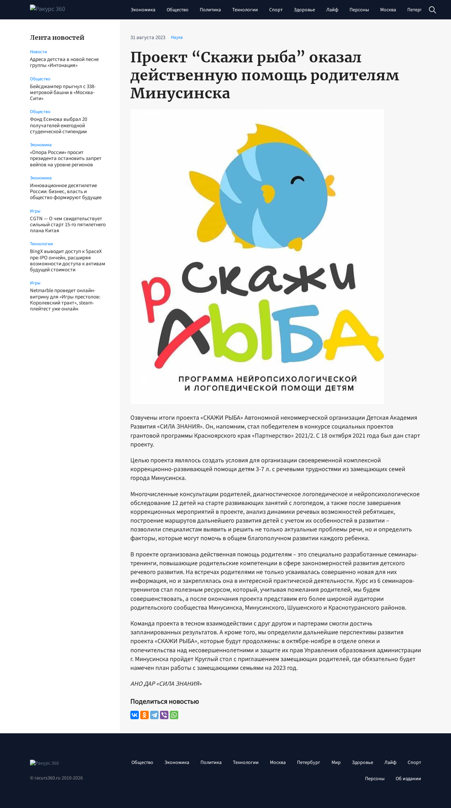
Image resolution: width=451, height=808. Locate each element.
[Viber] (164, 715)
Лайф (332, 9)
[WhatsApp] (174, 715)
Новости (38, 52)
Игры (35, 211)
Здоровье (304, 9)
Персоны (359, 9)
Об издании (408, 778)
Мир (336, 762)
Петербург (419, 9)
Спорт (276, 9)
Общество (178, 9)
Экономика (143, 9)
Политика (210, 9)
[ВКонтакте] (134, 715)
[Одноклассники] (144, 715)
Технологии (245, 9)
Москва (388, 9)
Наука (177, 37)
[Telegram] (154, 715)
